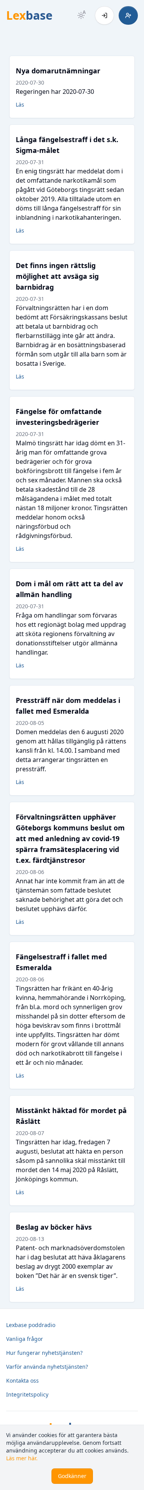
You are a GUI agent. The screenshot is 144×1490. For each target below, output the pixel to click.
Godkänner (72, 1476)
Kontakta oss (22, 1380)
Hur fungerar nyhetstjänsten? (44, 1352)
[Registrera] (128, 15)
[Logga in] (104, 15)
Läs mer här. (22, 1458)
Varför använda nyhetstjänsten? (47, 1366)
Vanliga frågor (24, 1338)
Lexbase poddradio (30, 1325)
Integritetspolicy (27, 1394)
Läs (20, 104)
